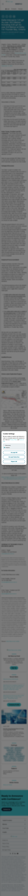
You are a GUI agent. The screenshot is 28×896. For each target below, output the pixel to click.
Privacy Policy (13, 439)
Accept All (14, 452)
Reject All (14, 461)
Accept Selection (14, 457)
